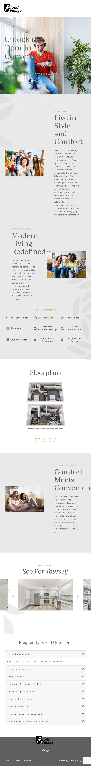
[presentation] (13, 599)
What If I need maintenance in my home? (28, 721)
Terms (18, 761)
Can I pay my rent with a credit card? (26, 714)
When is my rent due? (19, 706)
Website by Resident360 (68, 761)
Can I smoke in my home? (21, 699)
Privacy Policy (9, 761)
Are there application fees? (21, 691)
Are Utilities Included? (19, 654)
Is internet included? (18, 669)
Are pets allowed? (17, 676)
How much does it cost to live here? (25, 684)
